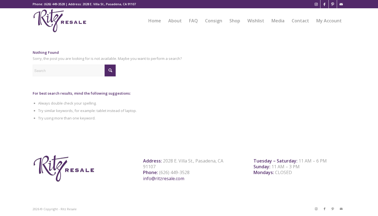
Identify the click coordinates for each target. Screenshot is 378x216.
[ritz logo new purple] (60, 20)
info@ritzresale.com (163, 178)
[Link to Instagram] (316, 4)
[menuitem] (155, 20)
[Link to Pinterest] (333, 4)
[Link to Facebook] (324, 4)
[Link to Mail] (341, 4)
